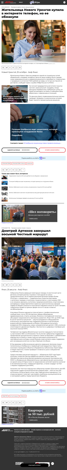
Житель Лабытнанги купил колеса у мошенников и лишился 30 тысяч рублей (30, 187)
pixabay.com (51, 63)
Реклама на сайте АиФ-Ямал (22, 429)
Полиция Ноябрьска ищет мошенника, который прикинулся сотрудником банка (34, 130)
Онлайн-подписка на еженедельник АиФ (42, 429)
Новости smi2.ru (7, 223)
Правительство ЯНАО (8, 280)
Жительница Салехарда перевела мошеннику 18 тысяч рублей (26, 198)
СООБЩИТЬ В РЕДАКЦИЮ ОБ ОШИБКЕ (23, 431)
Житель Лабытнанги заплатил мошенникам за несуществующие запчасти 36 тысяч (31, 192)
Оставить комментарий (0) (52, 150)
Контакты (58, 429)
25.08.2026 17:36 (6, 228)
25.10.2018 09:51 (6, 7)
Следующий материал (34, 465)
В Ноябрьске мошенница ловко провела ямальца (42, 143)
